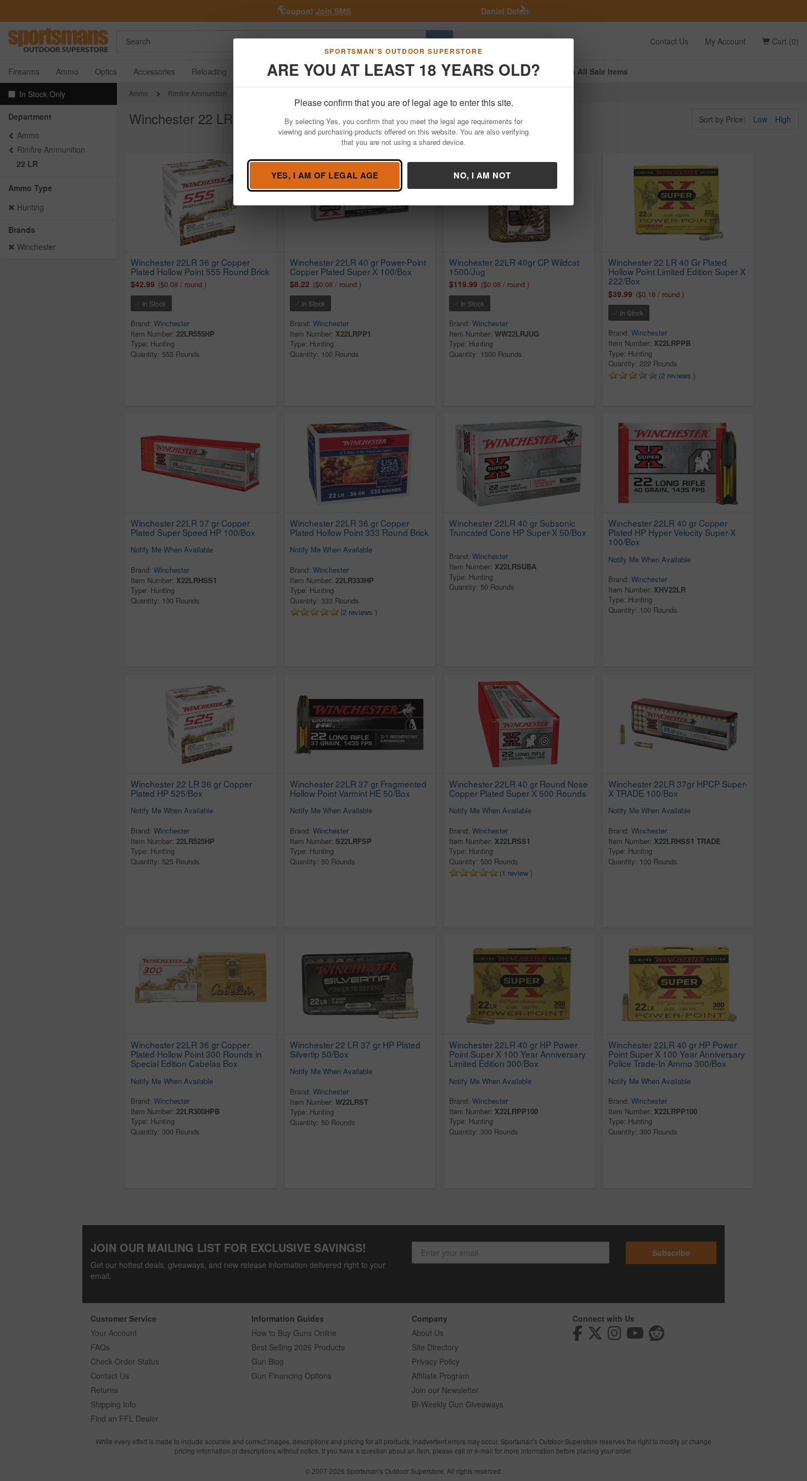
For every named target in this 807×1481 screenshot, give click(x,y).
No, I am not (482, 175)
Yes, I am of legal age (325, 175)
